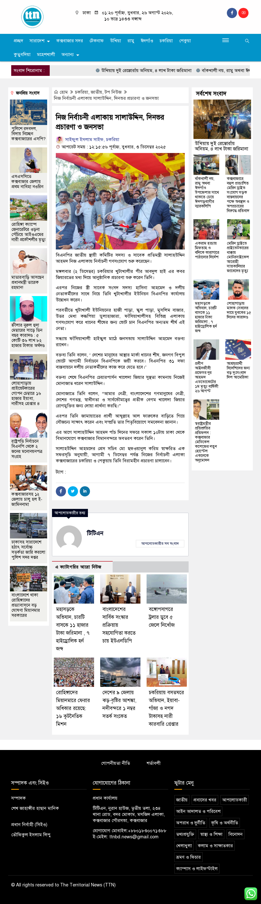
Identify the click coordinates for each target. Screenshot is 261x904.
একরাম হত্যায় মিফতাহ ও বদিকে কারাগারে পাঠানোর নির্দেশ (207, 250)
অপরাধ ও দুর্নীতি (190, 823)
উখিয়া (115, 41)
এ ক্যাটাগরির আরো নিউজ (78, 567)
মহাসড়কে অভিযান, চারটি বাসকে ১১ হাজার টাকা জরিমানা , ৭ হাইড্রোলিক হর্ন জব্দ (206, 317)
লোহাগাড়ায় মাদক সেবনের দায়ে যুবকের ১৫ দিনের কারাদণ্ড (239, 310)
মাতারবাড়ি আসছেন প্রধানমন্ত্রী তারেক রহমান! (27, 282)
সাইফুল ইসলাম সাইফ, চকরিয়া (91, 139)
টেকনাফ (96, 41)
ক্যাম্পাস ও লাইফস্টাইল (197, 868)
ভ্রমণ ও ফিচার (188, 857)
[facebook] (232, 13)
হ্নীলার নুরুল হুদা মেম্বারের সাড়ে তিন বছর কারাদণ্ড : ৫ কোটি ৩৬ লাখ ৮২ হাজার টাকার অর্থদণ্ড (28, 335)
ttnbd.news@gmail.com (134, 837)
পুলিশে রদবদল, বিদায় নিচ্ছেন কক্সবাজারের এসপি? (28, 134)
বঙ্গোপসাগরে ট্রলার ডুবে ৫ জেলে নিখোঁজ (162, 617)
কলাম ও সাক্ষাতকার (215, 846)
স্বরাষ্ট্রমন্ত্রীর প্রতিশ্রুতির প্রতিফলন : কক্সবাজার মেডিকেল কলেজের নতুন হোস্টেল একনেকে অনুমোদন (206, 442)
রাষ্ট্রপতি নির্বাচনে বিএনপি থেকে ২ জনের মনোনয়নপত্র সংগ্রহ (26, 449)
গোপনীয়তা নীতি (115, 763)
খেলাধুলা (184, 846)
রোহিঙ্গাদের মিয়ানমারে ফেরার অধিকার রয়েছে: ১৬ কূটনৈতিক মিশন (73, 708)
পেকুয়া (185, 41)
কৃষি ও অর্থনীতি (224, 823)
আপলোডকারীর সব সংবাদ (160, 543)
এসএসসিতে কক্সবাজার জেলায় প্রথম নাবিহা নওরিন (27, 181)
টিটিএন (95, 533)
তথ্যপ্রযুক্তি (185, 834)
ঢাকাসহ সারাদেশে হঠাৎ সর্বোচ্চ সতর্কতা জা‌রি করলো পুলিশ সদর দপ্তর (28, 549)
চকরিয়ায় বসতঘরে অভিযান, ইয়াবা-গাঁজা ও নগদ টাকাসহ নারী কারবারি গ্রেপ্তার (166, 708)
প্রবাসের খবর (204, 800)
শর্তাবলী (154, 763)
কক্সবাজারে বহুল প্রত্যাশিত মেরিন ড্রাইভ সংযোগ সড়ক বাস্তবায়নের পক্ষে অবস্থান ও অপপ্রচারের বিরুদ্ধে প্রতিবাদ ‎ (238, 194)
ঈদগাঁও (147, 41)
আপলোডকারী (234, 800)
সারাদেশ (37, 41)
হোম (63, 92)
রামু (130, 41)
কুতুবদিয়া (22, 54)
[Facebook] (61, 491)
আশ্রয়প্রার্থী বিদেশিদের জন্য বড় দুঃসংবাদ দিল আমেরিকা (238, 370)
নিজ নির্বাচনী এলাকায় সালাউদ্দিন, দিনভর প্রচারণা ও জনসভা (106, 98)
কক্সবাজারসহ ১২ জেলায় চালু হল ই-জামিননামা (26, 499)
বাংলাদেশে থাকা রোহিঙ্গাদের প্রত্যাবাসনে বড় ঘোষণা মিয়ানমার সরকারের (25, 605)
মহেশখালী (46, 54)
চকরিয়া (166, 41)
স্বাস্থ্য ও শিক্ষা (211, 834)
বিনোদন (235, 834)
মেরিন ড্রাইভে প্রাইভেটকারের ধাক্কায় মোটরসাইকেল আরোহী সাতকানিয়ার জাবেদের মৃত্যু (238, 257)
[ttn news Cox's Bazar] (38, 16)
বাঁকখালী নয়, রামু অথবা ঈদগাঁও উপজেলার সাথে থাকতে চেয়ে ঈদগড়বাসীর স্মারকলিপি (207, 192)
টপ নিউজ (113, 92)
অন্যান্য (67, 54)
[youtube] (243, 13)
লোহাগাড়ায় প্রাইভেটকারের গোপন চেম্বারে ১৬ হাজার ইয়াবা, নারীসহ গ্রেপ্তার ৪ (26, 393)
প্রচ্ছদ (18, 41)
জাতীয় (96, 92)
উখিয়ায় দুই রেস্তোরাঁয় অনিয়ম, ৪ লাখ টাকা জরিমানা (130, 70)
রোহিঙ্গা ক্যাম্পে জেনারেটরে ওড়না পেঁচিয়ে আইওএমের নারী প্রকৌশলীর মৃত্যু (28, 232)
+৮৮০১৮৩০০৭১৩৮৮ (147, 830)
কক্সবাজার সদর (69, 41)
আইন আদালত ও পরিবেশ (198, 811)
